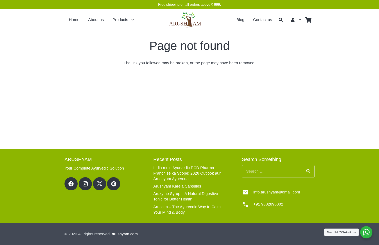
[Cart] (308, 20)
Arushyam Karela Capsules (177, 186)
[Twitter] (99, 183)
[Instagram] (85, 183)
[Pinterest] (113, 183)
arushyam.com (125, 234)
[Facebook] (71, 183)
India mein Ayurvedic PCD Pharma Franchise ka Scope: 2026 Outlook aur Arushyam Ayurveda (187, 173)
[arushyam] (186, 19)
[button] (280, 19)
